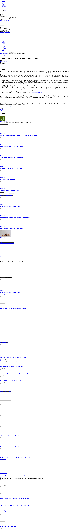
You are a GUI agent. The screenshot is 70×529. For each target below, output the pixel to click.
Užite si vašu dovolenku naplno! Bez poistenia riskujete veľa (12, 366)
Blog (3, 45)
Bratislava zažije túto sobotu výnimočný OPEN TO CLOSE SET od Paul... (15, 498)
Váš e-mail (10, 23)
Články (1, 204)
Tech (3, 2)
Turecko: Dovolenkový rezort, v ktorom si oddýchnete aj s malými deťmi (14, 373)
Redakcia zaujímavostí (3, 61)
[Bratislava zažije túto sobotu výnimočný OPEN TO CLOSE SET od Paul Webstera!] (2, 496)
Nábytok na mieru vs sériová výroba (7, 179)
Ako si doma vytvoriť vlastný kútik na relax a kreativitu (11, 168)
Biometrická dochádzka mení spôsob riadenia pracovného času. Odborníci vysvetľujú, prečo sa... (19, 402)
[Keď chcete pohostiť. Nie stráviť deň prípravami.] (5, 203)
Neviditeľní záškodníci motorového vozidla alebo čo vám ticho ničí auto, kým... (15, 457)
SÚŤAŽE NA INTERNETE (7, 243)
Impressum (4, 508)
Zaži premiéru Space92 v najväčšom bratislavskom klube (11, 483)
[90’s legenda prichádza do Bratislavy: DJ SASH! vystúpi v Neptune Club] (8, 472)
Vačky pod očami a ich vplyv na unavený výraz (9, 190)
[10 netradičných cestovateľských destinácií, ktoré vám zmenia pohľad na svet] (2, 386)
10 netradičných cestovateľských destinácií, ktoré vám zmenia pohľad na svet (15, 387)
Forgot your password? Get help (5, 20)
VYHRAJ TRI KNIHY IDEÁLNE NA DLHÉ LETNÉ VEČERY (13, 258)
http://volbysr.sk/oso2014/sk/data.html (36, 92)
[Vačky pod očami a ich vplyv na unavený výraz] (5, 187)
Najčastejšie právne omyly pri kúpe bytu (8, 301)
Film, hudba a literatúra (3, 473)
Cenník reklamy (4, 511)
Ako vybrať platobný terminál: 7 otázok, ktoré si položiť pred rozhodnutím (18, 135)
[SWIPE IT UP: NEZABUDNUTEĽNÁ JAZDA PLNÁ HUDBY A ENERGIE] (2, 503)
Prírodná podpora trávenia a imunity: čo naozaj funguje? (11, 146)
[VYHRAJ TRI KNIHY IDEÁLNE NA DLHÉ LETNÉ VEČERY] (8, 255)
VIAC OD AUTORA (11, 124)
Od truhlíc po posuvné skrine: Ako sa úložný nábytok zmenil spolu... (13, 308)
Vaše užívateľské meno (12, 17)
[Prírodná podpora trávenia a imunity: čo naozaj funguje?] (5, 143)
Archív (5, 11)
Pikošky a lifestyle (5, 55)
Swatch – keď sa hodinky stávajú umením (8, 491)
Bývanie (3, 4)
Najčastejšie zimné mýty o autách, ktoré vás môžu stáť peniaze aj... (13, 413)
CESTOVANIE (4, 342)
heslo (10, 18)
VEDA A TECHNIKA (5, 391)
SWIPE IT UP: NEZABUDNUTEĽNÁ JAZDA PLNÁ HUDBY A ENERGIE (15, 505)
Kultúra (3, 3)
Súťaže (3, 12)
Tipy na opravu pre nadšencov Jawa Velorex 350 (10, 446)
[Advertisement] (17, 35)
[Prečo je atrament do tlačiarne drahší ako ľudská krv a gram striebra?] (5, 422)
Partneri (3, 510)
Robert (5, 8)
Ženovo (3, 5)
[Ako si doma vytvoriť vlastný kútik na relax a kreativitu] (5, 165)
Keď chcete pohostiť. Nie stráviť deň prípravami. (10, 206)
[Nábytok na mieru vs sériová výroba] (5, 176)
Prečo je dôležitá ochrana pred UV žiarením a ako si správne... (12, 380)
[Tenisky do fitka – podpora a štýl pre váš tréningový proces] (5, 154)
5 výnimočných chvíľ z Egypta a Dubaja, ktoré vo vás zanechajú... (13, 357)
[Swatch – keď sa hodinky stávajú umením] (2, 489)
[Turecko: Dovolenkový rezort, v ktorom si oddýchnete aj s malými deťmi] (2, 371)
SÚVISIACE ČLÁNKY (4, 124)
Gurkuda (1, 359)
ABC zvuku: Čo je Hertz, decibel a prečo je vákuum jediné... (12, 435)
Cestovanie (4, 7)
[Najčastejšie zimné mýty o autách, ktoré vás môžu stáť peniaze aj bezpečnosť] (5, 411)
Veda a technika (2, 401)
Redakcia (3, 509)
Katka (5, 10)
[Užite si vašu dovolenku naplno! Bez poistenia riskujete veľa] (2, 364)
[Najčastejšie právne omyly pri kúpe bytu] (2, 299)
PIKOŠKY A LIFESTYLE (6, 195)
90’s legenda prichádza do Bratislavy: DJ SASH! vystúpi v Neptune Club (14, 475)
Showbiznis (4, 6)
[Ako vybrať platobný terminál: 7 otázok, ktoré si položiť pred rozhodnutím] (5, 132)
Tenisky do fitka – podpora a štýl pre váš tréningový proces (12, 157)
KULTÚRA (3, 459)
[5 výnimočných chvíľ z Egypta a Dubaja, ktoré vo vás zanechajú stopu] (8, 354)
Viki (4, 9)
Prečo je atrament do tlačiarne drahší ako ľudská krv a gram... (12, 424)
